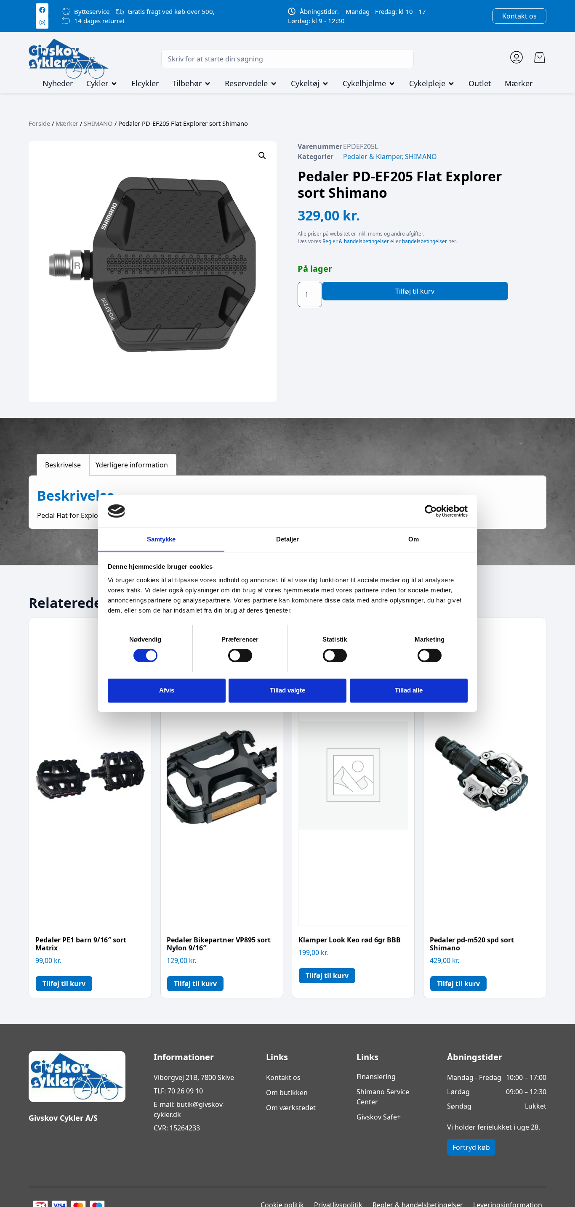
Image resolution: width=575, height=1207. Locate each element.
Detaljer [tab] (287, 538)
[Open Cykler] (114, 84)
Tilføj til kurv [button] (64, 983)
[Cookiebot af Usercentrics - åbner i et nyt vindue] (431, 511)
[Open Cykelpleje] (451, 84)
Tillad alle (409, 690)
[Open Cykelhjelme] (392, 84)
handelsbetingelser (424, 241)
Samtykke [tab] (161, 538)
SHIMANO (98, 123)
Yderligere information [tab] (132, 465)
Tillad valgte (287, 690)
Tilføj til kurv (414, 291)
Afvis (166, 690)
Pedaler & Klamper (372, 156)
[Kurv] (539, 57)
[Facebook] (42, 9)
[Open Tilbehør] (207, 84)
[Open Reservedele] (273, 84)
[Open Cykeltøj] (325, 84)
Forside (39, 123)
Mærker (67, 123)
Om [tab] (413, 538)
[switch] (240, 655)
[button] (262, 155)
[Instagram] (42, 22)
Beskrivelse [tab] (63, 465)
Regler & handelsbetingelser (355, 241)
